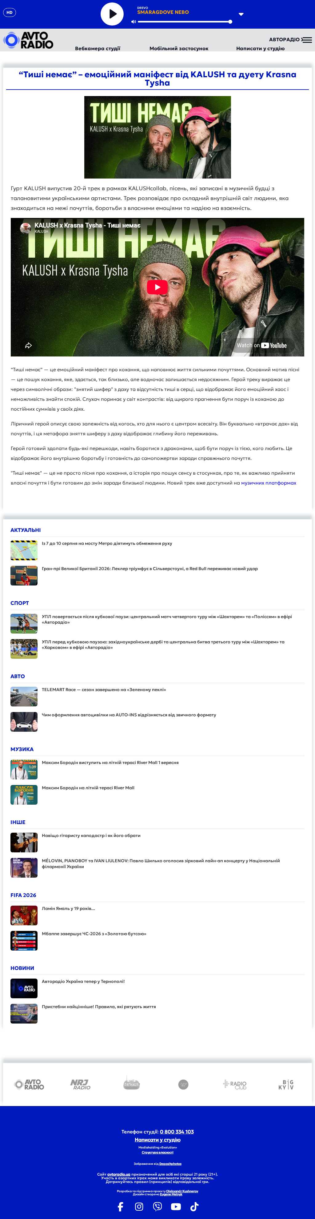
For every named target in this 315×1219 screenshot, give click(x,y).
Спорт (19, 603)
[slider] (185, 22)
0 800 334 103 (177, 1131)
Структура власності (157, 1152)
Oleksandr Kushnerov (182, 1191)
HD (9, 12)
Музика (22, 749)
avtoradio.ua (118, 1174)
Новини (22, 968)
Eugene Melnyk (171, 1194)
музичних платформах (268, 483)
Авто (17, 676)
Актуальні (25, 530)
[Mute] (133, 21)
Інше (18, 822)
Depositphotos (170, 1164)
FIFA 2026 (23, 895)
